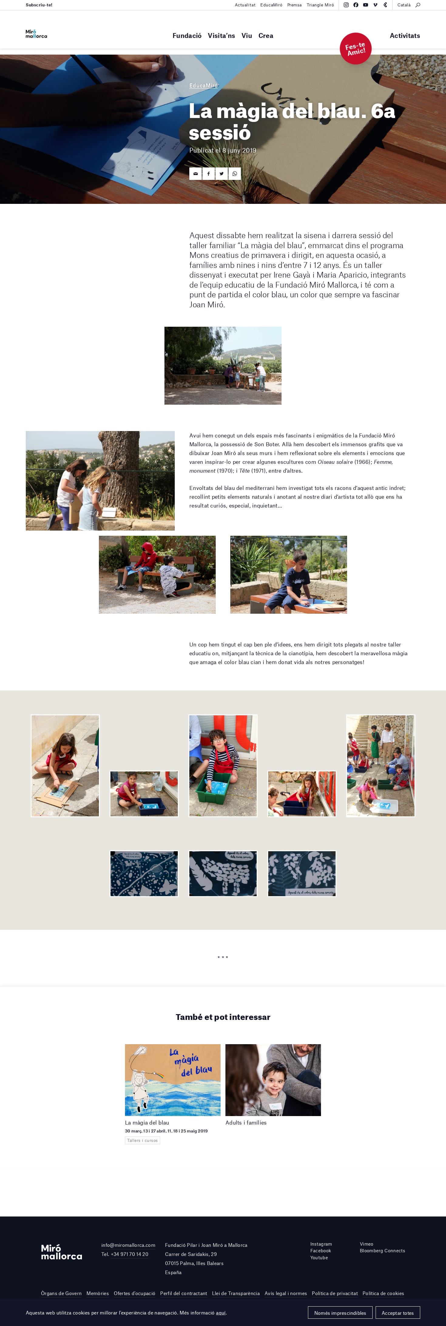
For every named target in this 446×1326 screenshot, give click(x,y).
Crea (265, 35)
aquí (221, 1312)
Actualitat (245, 4)
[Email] (195, 173)
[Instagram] (346, 5)
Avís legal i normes (286, 1293)
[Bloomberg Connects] (385, 5)
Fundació (187, 35)
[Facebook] (355, 5)
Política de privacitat (334, 1293)
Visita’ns (221, 35)
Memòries (97, 1293)
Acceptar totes (398, 1313)
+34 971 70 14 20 (129, 1254)
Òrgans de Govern (61, 1293)
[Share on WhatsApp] (234, 173)
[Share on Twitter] (221, 173)
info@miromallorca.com (128, 1245)
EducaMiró (271, 4)
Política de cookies (383, 1293)
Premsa (294, 4)
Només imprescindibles (340, 1313)
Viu (247, 35)
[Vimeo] (375, 5)
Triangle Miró (320, 4)
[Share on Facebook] (208, 173)
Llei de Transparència (236, 1293)
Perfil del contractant (183, 1293)
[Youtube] (365, 5)
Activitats (405, 35)
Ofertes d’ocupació (134, 1293)
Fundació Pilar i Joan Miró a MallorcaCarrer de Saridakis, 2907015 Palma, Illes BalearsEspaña (206, 1258)
